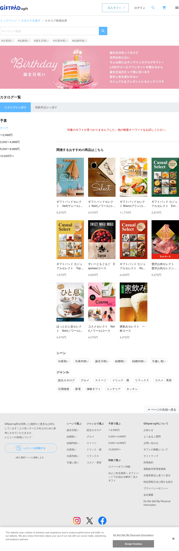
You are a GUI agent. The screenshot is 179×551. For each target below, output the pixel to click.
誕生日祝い (73, 430)
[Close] (173, 538)
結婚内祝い (73, 443)
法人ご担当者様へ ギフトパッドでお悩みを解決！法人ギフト (123, 476)
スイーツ (91, 443)
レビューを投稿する (34, 448)
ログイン (139, 8)
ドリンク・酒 (94, 449)
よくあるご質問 (152, 436)
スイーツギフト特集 (119, 466)
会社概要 (148, 494)
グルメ (90, 436)
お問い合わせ (151, 443)
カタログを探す (31, 20)
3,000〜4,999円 (10, 142)
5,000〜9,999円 (10, 149)
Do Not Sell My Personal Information (133, 535)
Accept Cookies (133, 543)
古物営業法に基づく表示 (157, 475)
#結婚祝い (24, 40)
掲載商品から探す (46, 107)
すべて (4, 128)
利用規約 (148, 462)
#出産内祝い (60, 40)
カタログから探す (15, 107)
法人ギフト (114, 8)
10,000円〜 (7, 156)
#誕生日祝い (41, 40)
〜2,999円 (6, 135)
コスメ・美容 (94, 462)
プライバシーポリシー (156, 488)
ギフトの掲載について (156, 449)
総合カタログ (94, 430)
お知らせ (148, 430)
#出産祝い (7, 40)
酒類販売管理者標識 (155, 468)
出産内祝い (73, 456)
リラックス (93, 456)
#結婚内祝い (79, 40)
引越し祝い (73, 462)
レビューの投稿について (18, 437)
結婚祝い (72, 436)
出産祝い (72, 449)
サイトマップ (151, 456)
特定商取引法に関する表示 (158, 481)
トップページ (8, 20)
